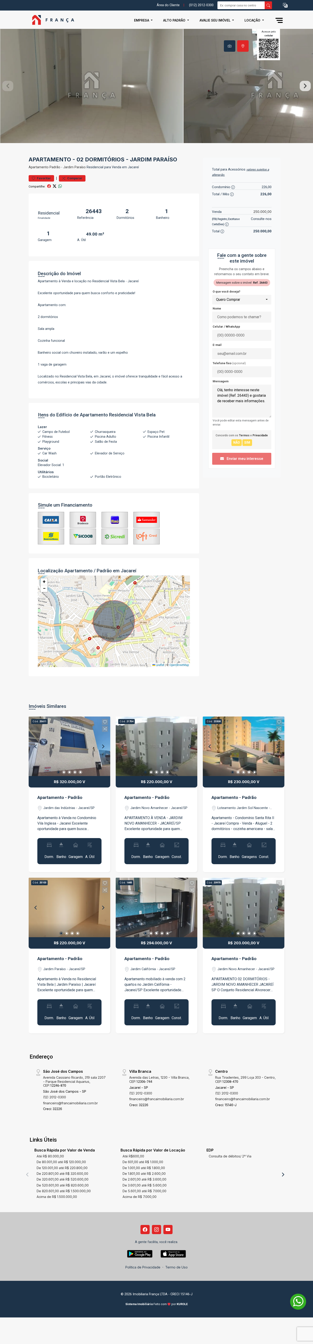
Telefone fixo (229, 363)
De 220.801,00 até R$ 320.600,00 (62, 1174)
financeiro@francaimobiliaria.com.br (70, 1103)
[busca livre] (268, 5)
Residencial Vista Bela (132, 415)
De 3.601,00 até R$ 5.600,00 (145, 1185)
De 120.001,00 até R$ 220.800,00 (62, 1168)
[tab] (229, 46)
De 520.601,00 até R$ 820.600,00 (63, 1185)
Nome (217, 308)
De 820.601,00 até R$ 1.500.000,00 (64, 1191)
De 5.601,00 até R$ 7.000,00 (144, 1191)
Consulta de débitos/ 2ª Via (230, 1156)
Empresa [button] (142, 20)
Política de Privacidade (142, 1267)
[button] (285, 5)
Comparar (74, 178)
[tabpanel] (156, 86)
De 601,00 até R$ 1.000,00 (143, 1162)
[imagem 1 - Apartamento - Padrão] (69, 746)
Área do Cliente (168, 5)
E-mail (217, 345)
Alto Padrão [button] (174, 20)
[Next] (103, 746)
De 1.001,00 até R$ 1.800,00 (144, 1168)
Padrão (54, 167)
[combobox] (241, 299)
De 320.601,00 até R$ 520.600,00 (62, 1179)
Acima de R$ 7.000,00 (139, 1197)
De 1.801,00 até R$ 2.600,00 (144, 1174)
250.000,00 (262, 211)
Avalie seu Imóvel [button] (215, 20)
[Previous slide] (7, 86)
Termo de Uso (176, 1267)
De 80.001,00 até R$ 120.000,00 (61, 1162)
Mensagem (220, 381)
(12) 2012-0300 (54, 1097)
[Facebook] (145, 1229)
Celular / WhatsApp (226, 326)
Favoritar (43, 178)
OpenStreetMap (179, 665)
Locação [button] (252, 20)
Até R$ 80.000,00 (50, 1156)
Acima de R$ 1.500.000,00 (57, 1197)
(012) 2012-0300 (201, 5)
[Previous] (36, 746)
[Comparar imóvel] (105, 729)
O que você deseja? (226, 291)
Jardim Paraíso (74, 167)
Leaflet (159, 665)
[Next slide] (305, 86)
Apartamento (39, 167)
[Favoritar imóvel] (105, 722)
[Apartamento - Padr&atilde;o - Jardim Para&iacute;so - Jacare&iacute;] (51, 20)
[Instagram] (156, 1229)
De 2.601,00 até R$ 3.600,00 (144, 1179)
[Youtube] (168, 1229)
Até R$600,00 (133, 1156)
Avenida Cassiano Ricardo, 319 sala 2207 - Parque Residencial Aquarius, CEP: (74, 1081)
